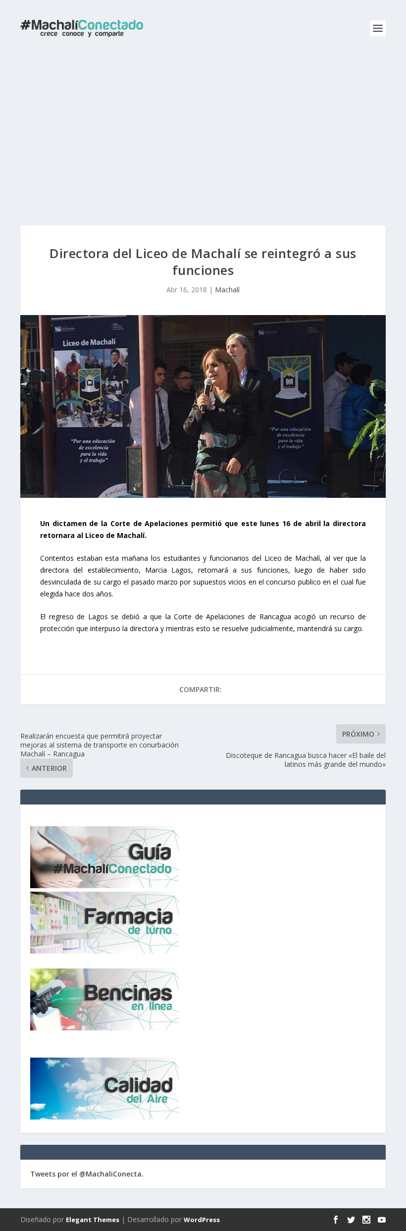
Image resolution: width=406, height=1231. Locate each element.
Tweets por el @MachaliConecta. (87, 1173)
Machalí (227, 289)
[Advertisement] (203, 131)
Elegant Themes (92, 1219)
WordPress (202, 1219)
